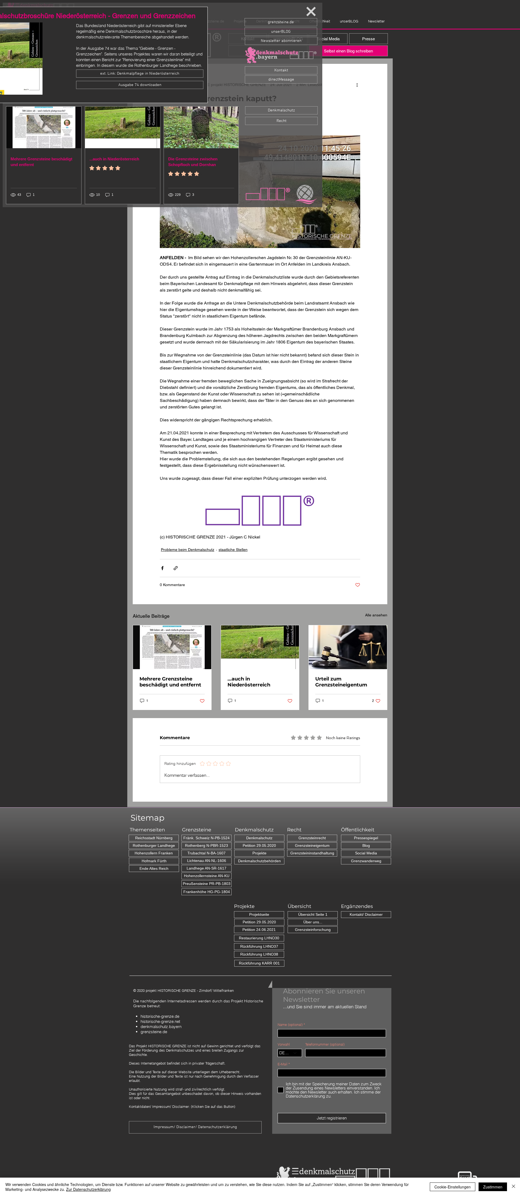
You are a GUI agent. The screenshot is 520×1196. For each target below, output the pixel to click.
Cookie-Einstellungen (452, 1187)
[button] (311, 11)
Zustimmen (492, 1187)
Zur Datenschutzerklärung (88, 1189)
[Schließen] (513, 1187)
